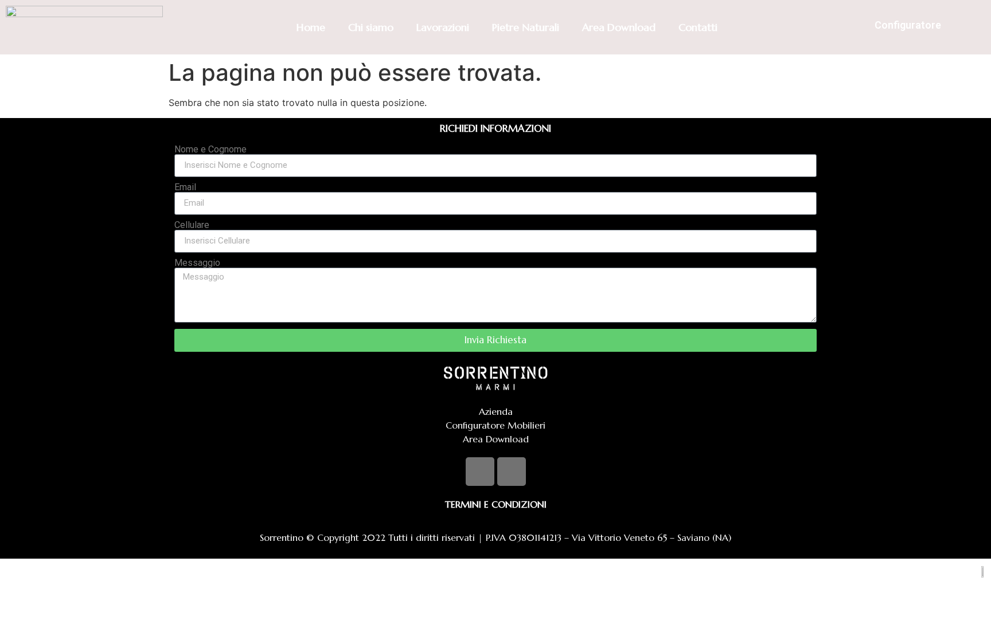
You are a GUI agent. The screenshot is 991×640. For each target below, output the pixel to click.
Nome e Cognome (210, 149)
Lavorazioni (442, 27)
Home (310, 27)
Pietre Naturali (525, 27)
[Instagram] (511, 471)
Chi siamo (370, 27)
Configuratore (908, 25)
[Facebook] (480, 471)
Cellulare (191, 225)
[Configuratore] (855, 27)
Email (185, 187)
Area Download (619, 27)
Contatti (697, 27)
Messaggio (197, 263)
